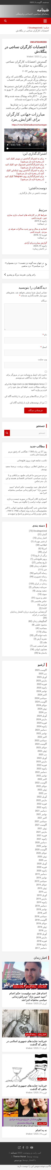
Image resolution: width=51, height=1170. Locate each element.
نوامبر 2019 (41, 877)
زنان (45, 580)
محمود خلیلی (41, 624)
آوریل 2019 (42, 895)
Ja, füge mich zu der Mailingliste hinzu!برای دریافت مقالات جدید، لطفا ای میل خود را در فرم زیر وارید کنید (26, 387)
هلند (45, 642)
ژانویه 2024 (42, 726)
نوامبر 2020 (41, 846)
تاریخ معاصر (41, 562)
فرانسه (44, 605)
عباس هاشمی (40, 601)
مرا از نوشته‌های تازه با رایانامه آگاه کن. (27, 402)
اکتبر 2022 (42, 779)
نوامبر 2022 (41, 775)
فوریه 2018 (42, 941)
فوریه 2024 (42, 723)
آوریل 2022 (42, 796)
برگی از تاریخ (41, 555)
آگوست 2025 (41, 670)
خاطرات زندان (40, 566)
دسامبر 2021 (41, 811)
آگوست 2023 (41, 744)
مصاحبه (43, 628)
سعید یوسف (41, 590)
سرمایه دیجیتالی (39, 587)
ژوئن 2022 (42, 789)
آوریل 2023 (42, 758)
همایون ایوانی (41, 649)
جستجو (7, 433)
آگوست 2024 (41, 701)
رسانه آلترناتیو (40, 573)
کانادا (44, 608)
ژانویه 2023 (42, 768)
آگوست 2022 (41, 782)
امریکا (44, 548)
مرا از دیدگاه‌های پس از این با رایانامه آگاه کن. (24, 396)
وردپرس (17, 1160)
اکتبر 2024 (42, 694)
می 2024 (43, 712)
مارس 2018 (41, 937)
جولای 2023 (41, 747)
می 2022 (43, 793)
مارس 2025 (41, 680)
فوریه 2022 (42, 804)
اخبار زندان (42, 538)
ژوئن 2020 (42, 856)
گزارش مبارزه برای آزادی (35, 243)
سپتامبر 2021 (41, 821)
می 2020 (43, 860)
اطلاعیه (43, 545)
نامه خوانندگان (40, 635)
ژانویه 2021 (42, 839)
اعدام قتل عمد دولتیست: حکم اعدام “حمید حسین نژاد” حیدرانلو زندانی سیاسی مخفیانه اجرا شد (27, 490)
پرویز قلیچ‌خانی (40, 559)
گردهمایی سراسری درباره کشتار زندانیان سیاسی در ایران (28, 613)
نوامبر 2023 (41, 733)
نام (45, 334)
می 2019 (43, 891)
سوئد (44, 594)
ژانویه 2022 (42, 807)
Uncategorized (38, 42)
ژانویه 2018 (42, 944)
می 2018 (43, 930)
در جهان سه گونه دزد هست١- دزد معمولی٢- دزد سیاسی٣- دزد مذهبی (24, 264)
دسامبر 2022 (41, 772)
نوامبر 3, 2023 (41, 56)
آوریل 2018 (42, 934)
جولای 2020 (41, 853)
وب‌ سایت (42, 359)
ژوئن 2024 (42, 709)
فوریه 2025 (42, 684)
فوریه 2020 (42, 867)
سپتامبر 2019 (41, 881)
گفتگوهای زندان (40, 621)
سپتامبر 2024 (41, 698)
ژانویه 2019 (42, 902)
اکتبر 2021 (42, 818)
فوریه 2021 (42, 835)
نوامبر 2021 (41, 814)
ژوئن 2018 (42, 927)
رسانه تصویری (40, 576)
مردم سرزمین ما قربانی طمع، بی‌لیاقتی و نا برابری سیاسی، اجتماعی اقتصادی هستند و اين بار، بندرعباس (26, 478)
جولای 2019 (41, 884)
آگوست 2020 (41, 849)
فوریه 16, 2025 (40, 1092)
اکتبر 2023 (42, 737)
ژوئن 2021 (42, 828)
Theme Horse (19, 1156)
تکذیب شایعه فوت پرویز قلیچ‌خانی (32, 460)
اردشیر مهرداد (40, 541)
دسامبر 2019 (41, 874)
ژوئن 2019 (42, 888)
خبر (45, 569)
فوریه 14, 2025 (40, 1134)
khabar (30, 56)
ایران (44, 552)
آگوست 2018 (41, 920)
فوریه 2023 (42, 765)
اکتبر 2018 (42, 913)
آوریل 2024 (42, 716)
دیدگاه (44, 301)
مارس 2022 (41, 800)
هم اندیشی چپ (40, 646)
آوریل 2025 (42, 677)
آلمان (44, 534)
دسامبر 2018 (41, 906)
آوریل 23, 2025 (40, 1003)
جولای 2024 (41, 705)
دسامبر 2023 (41, 730)
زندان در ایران (40, 583)
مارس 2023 (41, 761)
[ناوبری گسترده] (45, 21)
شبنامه (43, 9)
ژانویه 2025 (42, 687)
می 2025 (43, 673)
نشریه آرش (42, 639)
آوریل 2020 (42, 863)
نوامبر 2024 (41, 691)
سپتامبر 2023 (41, 740)
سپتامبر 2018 (41, 916)
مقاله (44, 632)
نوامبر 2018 (41, 909)
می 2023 (43, 754)
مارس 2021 (41, 832)
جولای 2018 (41, 923)
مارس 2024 (41, 719)
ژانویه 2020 (42, 870)
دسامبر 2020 (41, 842)
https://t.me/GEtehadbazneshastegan (29, 125)
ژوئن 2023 (42, 751)
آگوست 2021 (41, 825)
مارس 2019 (41, 899)
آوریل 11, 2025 (40, 1048)
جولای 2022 (41, 786)
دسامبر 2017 (41, 948)
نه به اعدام (41, 1130)
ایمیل (44, 347)
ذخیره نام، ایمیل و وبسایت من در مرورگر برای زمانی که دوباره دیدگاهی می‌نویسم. (26, 376)
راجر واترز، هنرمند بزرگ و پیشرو (21, 274)
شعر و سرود (41, 597)
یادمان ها (43, 653)
